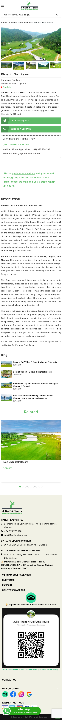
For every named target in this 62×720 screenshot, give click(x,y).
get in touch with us (23, 173)
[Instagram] (21, 694)
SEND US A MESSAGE (21, 129)
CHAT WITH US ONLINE (16, 144)
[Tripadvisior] (5, 694)
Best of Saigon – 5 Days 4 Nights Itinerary (32, 372)
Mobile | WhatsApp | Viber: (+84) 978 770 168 (26, 149)
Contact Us (9, 679)
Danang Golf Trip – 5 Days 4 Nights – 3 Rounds (35, 362)
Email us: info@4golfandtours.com (21, 153)
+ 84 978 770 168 (13, 531)
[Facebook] (13, 694)
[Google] (29, 694)
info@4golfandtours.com (16, 535)
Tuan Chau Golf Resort (15, 462)
